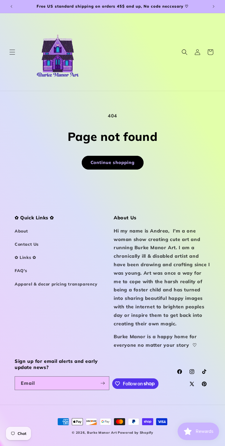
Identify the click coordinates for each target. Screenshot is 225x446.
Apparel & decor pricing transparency (56, 284)
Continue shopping (113, 162)
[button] (12, 52)
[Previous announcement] (11, 6)
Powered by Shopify (135, 432)
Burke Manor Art (102, 432)
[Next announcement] (213, 6)
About (21, 231)
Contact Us (27, 244)
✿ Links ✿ (25, 257)
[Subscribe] (102, 383)
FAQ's (21, 270)
